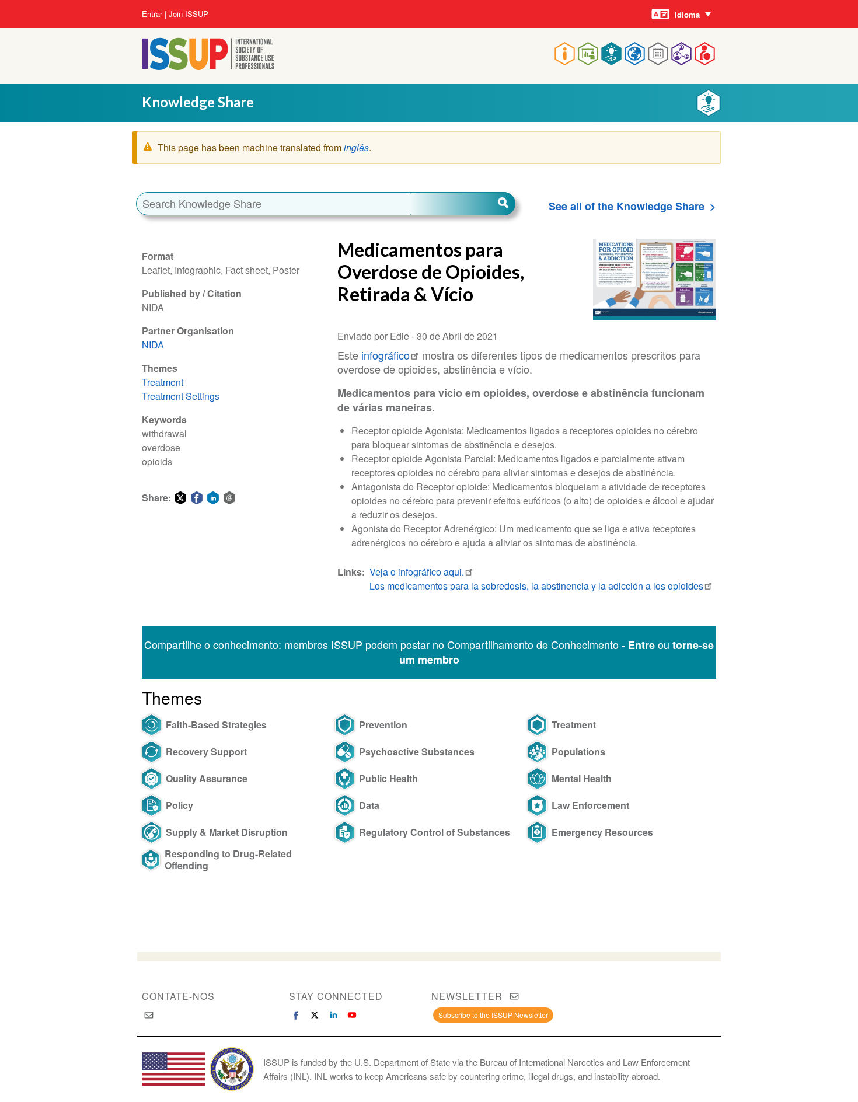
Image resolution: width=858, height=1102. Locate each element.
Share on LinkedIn (213, 498)
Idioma (687, 14)
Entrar (152, 14)
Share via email (229, 498)
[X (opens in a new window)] (315, 1015)
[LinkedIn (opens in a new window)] (333, 1015)
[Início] (208, 66)
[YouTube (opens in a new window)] (352, 1015)
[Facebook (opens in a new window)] (296, 1015)
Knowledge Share (198, 101)
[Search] (462, 203)
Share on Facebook (197, 498)
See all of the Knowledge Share (626, 206)
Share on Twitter (180, 498)
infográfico (384, 354)
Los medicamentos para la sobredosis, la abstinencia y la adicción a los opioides (536, 585)
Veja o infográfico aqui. (416, 571)
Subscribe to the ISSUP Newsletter (493, 1015)
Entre (641, 645)
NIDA (153, 344)
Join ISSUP (188, 14)
